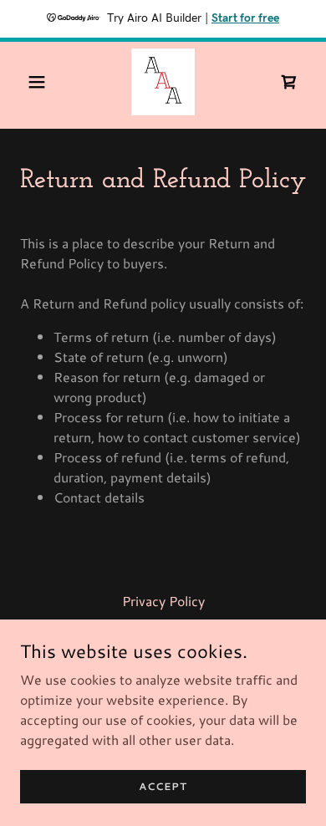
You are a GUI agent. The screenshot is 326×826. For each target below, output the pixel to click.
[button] (41, 82)
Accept (163, 786)
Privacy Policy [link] (163, 600)
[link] (163, 81)
